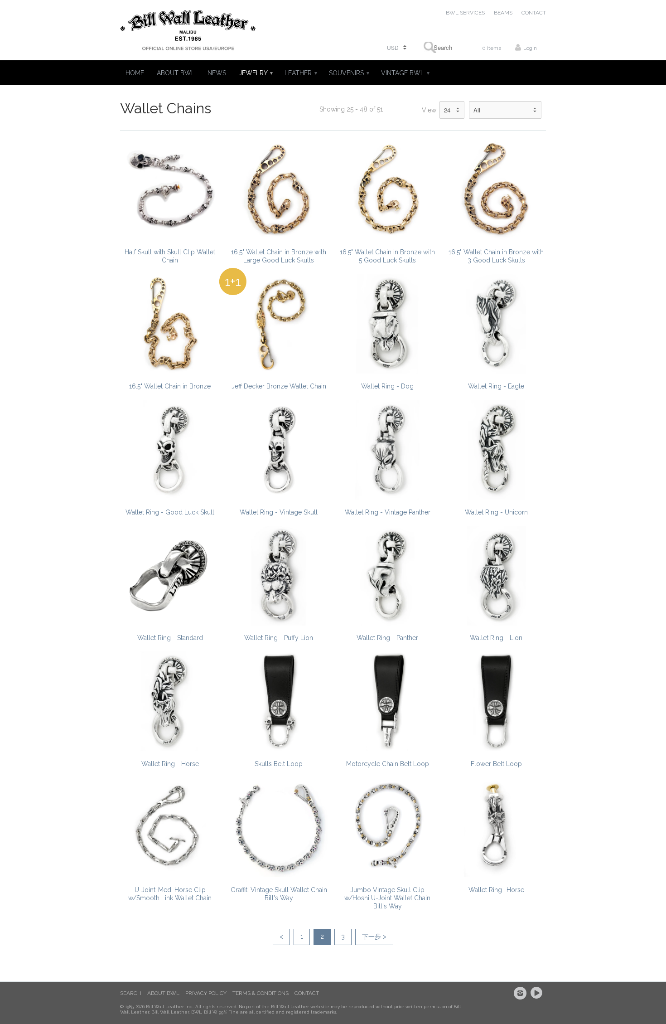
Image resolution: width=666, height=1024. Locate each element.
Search (130, 993)
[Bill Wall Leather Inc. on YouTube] (538, 993)
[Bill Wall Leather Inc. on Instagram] (521, 993)
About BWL (163, 993)
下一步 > (374, 936)
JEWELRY (255, 73)
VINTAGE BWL (405, 73)
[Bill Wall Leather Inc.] (188, 32)
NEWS (217, 73)
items (491, 48)
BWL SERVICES (465, 13)
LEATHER (300, 73)
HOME (134, 73)
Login (530, 48)
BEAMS (503, 13)
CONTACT (533, 13)
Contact (306, 993)
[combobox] (439, 47)
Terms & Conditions (260, 993)
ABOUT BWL (176, 73)
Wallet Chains (165, 108)
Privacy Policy (206, 993)
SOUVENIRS (348, 73)
